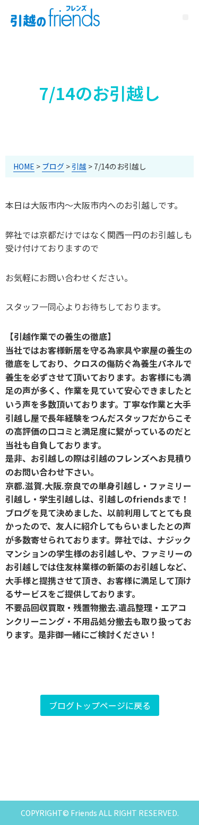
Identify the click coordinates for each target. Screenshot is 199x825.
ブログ (53, 166)
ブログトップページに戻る (100, 705)
